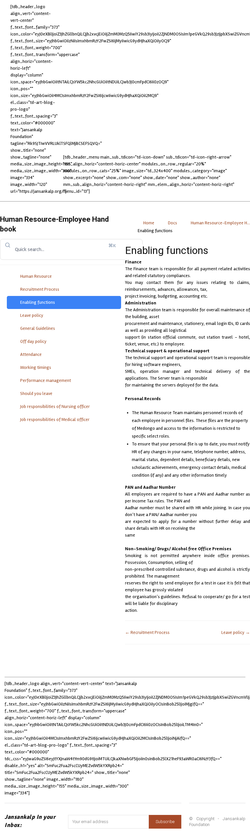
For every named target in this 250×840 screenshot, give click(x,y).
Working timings (35, 367)
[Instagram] (178, 729)
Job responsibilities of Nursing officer (55, 406)
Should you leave (36, 393)
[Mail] (195, 729)
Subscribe (165, 821)
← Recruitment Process (147, 632)
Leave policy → (235, 632)
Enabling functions (37, 302)
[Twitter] (231, 729)
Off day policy (33, 341)
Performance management (45, 380)
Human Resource (36, 276)
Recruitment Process (39, 289)
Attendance (31, 354)
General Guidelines (37, 328)
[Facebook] (160, 729)
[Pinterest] (213, 729)
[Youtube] (197, 747)
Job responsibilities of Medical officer (55, 419)
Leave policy (31, 315)
